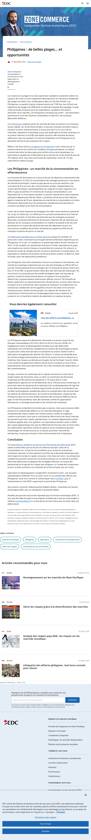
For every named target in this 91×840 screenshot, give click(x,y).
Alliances (52, 767)
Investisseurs (54, 776)
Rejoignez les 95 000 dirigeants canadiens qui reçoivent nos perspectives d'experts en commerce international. (38, 694)
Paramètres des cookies (45, 817)
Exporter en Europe (57, 731)
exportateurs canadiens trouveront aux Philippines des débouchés (40, 444)
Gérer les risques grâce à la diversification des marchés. (55, 606)
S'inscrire (72, 700)
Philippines (16, 124)
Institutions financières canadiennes (64, 758)
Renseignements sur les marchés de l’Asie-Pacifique (53, 577)
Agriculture (44, 539)
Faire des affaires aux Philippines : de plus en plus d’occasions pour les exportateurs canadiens (58, 318)
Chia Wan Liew (61, 478)
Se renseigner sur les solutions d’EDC (65, 790)
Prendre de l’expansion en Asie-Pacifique (66, 726)
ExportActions (12, 42)
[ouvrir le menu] (87, 3)
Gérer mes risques (9, 546)
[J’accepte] (85, 795)
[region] (45, 815)
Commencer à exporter (58, 735)
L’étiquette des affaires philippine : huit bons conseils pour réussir (54, 667)
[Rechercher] (82, 3)
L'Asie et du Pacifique (10, 539)
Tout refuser (45, 823)
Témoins (61, 812)
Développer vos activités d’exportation (65, 740)
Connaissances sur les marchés (36, 546)
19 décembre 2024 (16, 61)
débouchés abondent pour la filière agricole (30, 237)
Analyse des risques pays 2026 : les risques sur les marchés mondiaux (51, 637)
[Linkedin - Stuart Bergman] (8, 87)
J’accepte (45, 831)
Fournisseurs (54, 771)
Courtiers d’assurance (58, 762)
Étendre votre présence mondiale (63, 744)
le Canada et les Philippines (41, 146)
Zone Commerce (26, 42)
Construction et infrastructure (67, 539)
